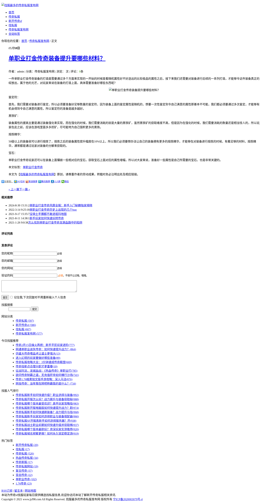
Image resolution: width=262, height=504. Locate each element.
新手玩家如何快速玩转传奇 (47, 218)
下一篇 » (24, 189)
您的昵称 (7, 253)
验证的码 (7, 275)
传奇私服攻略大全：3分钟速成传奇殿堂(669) (44, 362)
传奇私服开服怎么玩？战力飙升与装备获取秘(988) (47, 399)
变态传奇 (24, 475)
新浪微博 (33, 181)
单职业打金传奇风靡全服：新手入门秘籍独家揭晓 (61, 205)
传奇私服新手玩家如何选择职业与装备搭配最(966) (47, 416)
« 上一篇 (14, 189)
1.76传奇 (24, 483)
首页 (11, 12)
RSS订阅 (6, 490)
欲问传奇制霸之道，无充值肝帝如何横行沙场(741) (47, 375)
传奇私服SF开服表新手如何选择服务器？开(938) (46, 420)
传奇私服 (14, 16)
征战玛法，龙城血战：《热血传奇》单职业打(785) (46, 370)
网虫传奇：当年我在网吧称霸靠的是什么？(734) (46, 383)
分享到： (8, 181)
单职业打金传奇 (33, 167)
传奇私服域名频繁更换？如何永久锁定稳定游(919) (47, 433)
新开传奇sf (15, 20)
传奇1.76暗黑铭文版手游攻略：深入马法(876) (44, 379)
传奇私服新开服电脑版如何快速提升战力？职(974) (47, 407)
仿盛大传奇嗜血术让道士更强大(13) (38, 353)
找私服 (13, 25)
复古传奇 (24, 470)
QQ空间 (21, 181)
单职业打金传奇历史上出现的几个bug (53, 209)
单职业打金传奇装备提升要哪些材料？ (57, 58)
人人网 (57, 181)
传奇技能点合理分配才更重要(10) (36, 366)
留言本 (18, 490)
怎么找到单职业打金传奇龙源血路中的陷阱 (55, 222)
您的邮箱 (7, 260)
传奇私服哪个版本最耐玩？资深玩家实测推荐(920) (47, 429)
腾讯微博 (45, 181)
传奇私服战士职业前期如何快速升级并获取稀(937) (47, 425)
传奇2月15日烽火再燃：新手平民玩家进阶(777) (45, 345)
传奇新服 (24, 462)
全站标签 (14, 33)
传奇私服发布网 (19, 29)
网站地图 (30, 490)
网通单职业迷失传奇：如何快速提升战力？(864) (46, 349)
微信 (67, 181)
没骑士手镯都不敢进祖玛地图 (48, 213)
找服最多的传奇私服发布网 (37, 174)
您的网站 (7, 268)
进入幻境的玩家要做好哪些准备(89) (38, 357)
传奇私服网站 (27, 466)
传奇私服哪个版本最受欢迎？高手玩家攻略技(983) (47, 403)
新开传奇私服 (27, 445)
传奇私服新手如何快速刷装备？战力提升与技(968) (47, 412)
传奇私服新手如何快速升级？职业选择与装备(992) (47, 395)
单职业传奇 (26, 479)
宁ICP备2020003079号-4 (128, 499)
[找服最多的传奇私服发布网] (19, 5)
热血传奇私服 (27, 457)
